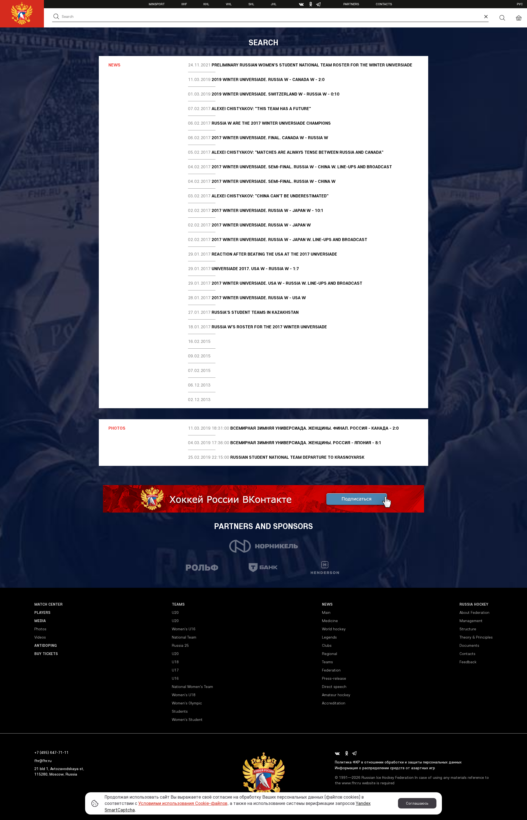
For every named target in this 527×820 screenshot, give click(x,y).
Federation (331, 670)
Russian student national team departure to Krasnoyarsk (297, 457)
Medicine (330, 620)
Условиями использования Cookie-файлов (182, 803)
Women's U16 (183, 628)
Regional (329, 653)
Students (180, 711)
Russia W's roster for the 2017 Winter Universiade (269, 326)
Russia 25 (180, 645)
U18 (175, 661)
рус (520, 4)
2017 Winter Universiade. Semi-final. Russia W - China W (273, 181)
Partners (351, 4)
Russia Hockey (473, 604)
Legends (329, 637)
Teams (178, 604)
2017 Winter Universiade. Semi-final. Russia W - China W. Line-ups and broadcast (302, 166)
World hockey (334, 628)
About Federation (474, 612)
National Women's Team (192, 686)
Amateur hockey (336, 694)
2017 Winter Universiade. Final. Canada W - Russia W (270, 137)
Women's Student (187, 719)
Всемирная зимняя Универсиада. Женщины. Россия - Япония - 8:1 (305, 442)
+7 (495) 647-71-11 (51, 752)
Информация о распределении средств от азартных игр (385, 767)
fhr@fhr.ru (43, 760)
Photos (40, 628)
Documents (469, 645)
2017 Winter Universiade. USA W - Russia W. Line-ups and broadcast (287, 283)
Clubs (327, 645)
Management (471, 620)
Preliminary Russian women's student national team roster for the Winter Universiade (312, 65)
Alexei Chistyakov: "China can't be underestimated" (270, 195)
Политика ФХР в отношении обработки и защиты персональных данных (398, 762)
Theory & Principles (476, 637)
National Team (184, 637)
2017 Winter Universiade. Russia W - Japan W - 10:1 (267, 210)
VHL (229, 4)
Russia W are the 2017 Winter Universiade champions (271, 123)
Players (42, 612)
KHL (206, 4)
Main (326, 612)
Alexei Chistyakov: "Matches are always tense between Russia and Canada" (297, 152)
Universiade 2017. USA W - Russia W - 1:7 (255, 268)
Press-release (334, 678)
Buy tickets (46, 653)
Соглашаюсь (417, 803)
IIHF (184, 4)
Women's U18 (183, 694)
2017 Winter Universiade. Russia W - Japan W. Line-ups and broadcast (289, 239)
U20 (175, 612)
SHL (251, 4)
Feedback (467, 661)
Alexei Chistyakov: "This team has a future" (261, 108)
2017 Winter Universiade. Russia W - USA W (259, 297)
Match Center (48, 604)
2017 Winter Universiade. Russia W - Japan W (261, 225)
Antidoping (45, 645)
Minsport (157, 4)
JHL (273, 4)
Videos (40, 637)
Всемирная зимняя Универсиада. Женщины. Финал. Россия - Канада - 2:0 (314, 428)
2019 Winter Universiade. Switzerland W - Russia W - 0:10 (275, 94)
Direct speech (334, 686)
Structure (467, 628)
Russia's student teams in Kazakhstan (255, 312)
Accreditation (333, 703)
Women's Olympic (187, 703)
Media (40, 620)
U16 (175, 678)
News (327, 604)
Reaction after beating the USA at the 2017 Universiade (274, 254)
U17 (175, 670)
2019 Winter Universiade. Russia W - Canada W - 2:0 (268, 79)
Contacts (384, 4)
